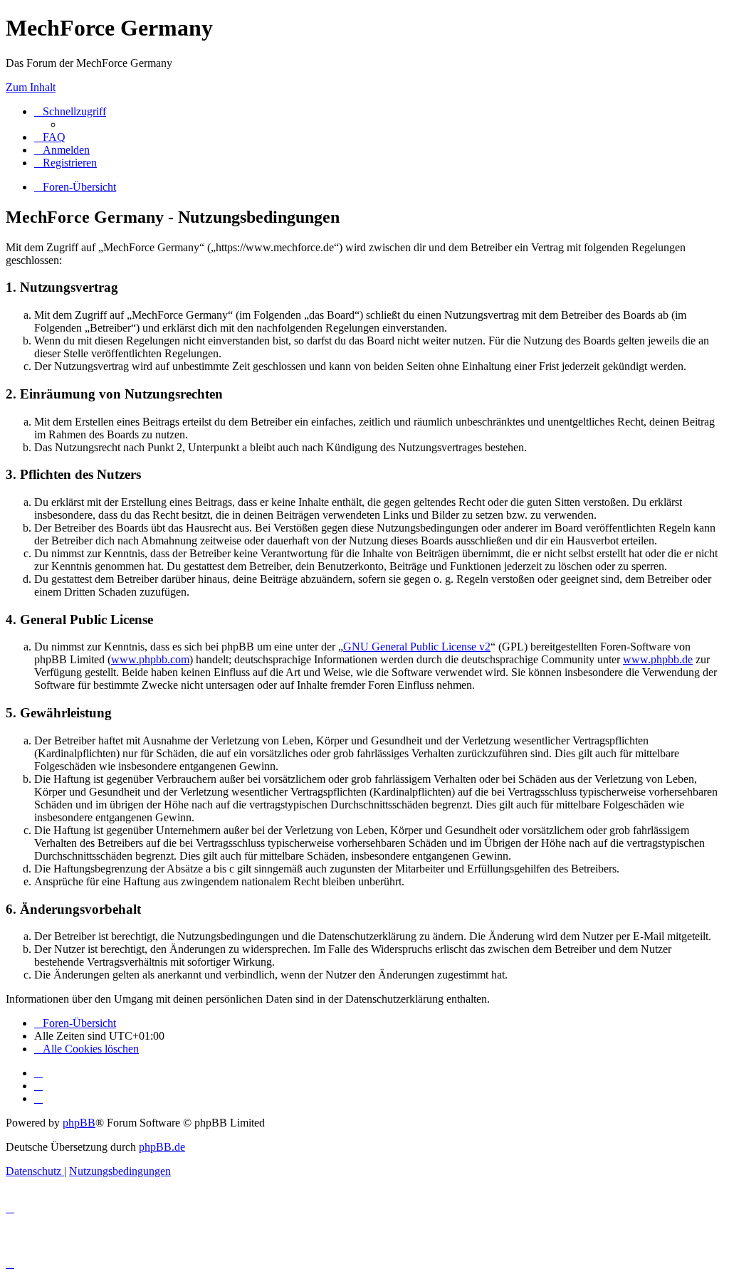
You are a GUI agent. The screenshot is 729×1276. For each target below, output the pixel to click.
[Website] (38, 1073)
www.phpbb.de (658, 659)
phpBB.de (162, 1147)
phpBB (79, 1123)
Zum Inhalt (31, 87)
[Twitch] (38, 1098)
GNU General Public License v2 (417, 646)
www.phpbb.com (150, 659)
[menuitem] (49, 137)
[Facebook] (38, 1086)
